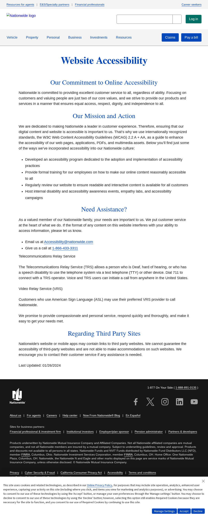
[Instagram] (165, 402)
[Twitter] (150, 402)
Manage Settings (164, 511)
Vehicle (12, 37)
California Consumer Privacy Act (81, 472)
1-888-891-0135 (186, 387)
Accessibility (115, 472)
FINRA (25, 454)
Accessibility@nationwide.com (68, 242)
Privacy (14, 472)
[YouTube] (194, 402)
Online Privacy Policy (99, 485)
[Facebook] (136, 402)
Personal (53, 37)
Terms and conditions (142, 472)
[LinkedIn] (180, 402)
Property (32, 37)
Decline (198, 511)
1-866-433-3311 (65, 248)
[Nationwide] (20, 396)
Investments (98, 37)
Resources (124, 37)
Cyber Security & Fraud (40, 472)
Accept (184, 511)
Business (75, 37)
